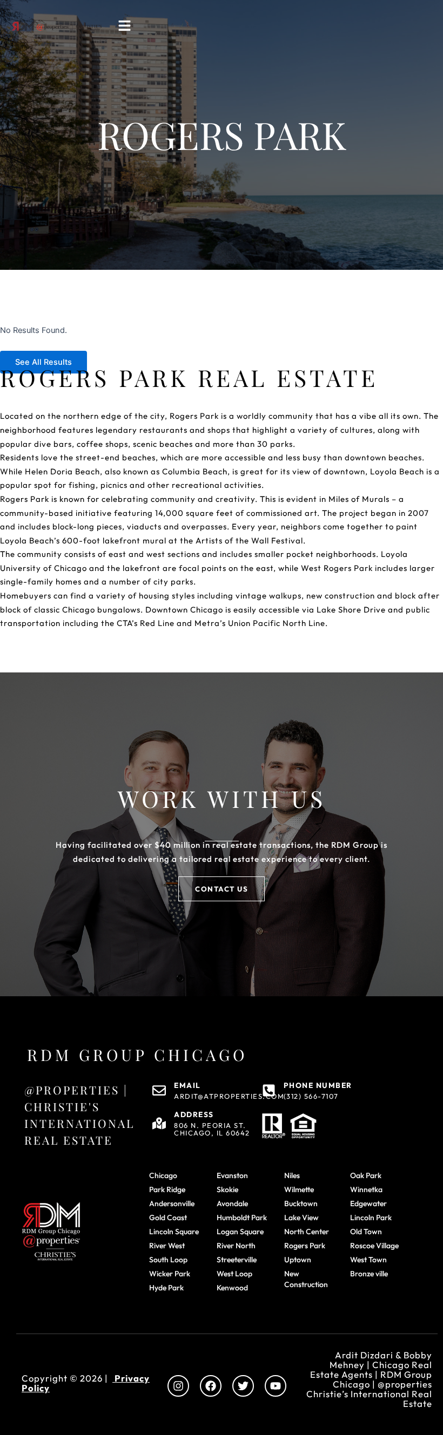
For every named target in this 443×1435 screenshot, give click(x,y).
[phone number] (269, 1090)
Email (187, 1085)
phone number (318, 1085)
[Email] (159, 1090)
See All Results (43, 362)
